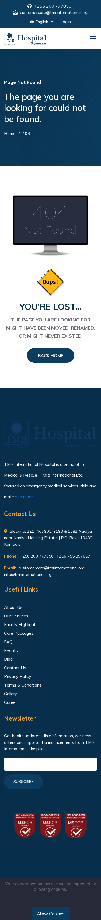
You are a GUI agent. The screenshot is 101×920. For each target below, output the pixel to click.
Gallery (10, 693)
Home (10, 133)
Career (10, 702)
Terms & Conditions (23, 685)
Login (65, 21)
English (42, 21)
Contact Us (15, 667)
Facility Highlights (21, 624)
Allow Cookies (50, 913)
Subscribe (23, 781)
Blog (8, 659)
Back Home (50, 355)
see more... (25, 496)
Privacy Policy (17, 676)
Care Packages (18, 633)
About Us (13, 607)
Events (11, 650)
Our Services (16, 616)
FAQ (8, 641)
